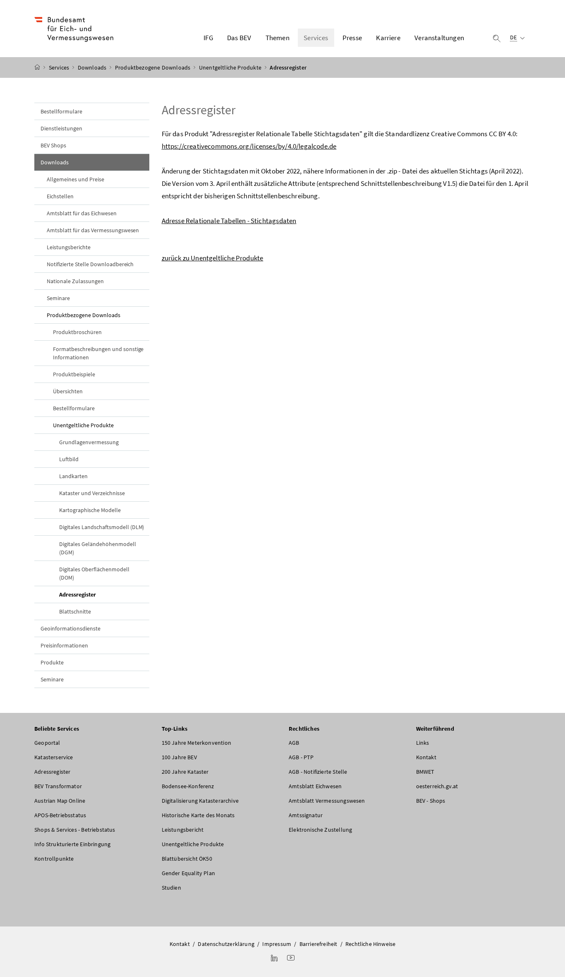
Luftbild (69, 459)
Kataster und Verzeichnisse (92, 493)
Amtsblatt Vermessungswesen (327, 800)
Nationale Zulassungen (75, 281)
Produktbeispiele (74, 374)
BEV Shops (53, 145)
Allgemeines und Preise (75, 179)
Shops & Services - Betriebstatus (74, 829)
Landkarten (73, 476)
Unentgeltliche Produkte (231, 67)
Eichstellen (60, 196)
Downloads (93, 67)
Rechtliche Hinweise (370, 944)
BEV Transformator (58, 786)
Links (422, 742)
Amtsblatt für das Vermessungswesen (93, 230)
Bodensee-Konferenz (188, 786)
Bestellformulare (61, 111)
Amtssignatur (306, 815)
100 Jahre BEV (179, 757)
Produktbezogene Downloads (153, 67)
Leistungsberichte (69, 247)
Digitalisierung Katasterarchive (200, 800)
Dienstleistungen (61, 128)
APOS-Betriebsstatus (60, 815)
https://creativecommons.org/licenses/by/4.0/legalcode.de (249, 146)
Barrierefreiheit (318, 944)
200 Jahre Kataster (185, 771)
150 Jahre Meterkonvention (196, 742)
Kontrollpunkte (54, 858)
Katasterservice (53, 757)
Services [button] (316, 37)
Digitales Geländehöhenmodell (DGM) (97, 548)
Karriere (388, 37)
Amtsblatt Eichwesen (315, 786)
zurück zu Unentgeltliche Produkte (212, 257)
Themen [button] (278, 37)
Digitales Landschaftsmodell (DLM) (101, 527)
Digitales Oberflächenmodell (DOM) (94, 573)
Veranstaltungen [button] (439, 37)
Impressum (276, 944)
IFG (208, 37)
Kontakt (426, 757)
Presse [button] (352, 37)
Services (60, 67)
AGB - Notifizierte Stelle (318, 771)
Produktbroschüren (77, 332)
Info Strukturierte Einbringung (72, 844)
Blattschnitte (75, 611)
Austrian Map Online (59, 800)
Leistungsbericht (183, 829)
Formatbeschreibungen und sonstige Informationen (98, 353)
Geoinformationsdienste (71, 628)
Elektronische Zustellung (320, 829)
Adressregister (96, 594)
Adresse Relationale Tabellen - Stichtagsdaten (229, 220)
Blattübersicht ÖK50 (187, 858)
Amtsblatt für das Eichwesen (82, 213)
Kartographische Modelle (90, 510)
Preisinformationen (64, 645)
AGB (294, 742)
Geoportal (47, 742)
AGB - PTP (301, 757)
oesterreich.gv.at (437, 786)
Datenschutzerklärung (226, 944)
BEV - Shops (430, 800)
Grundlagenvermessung (89, 442)
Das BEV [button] (239, 37)
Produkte (52, 662)
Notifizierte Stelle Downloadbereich (90, 264)
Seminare (58, 298)
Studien (171, 887)
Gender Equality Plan (188, 873)
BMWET (425, 771)
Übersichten (68, 391)
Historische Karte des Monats (198, 815)
